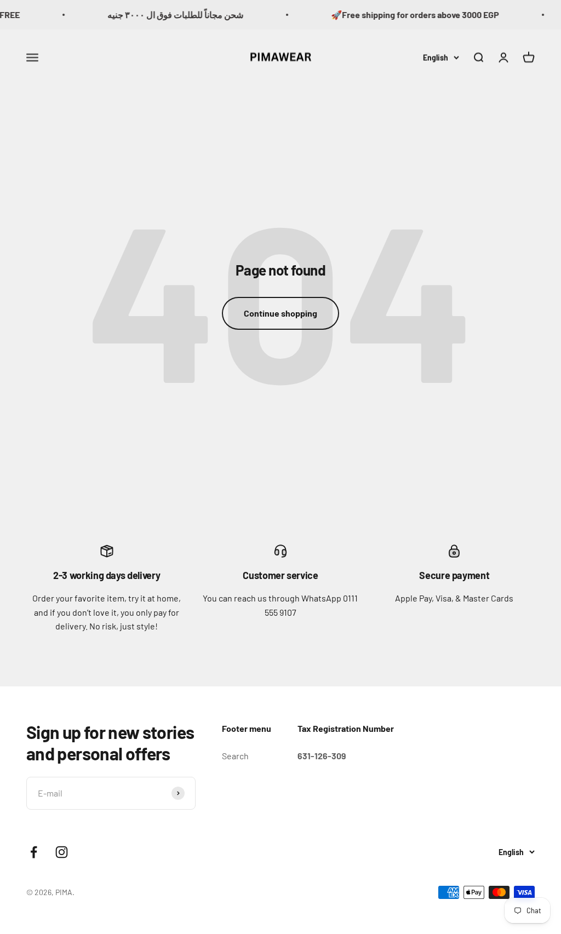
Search (235, 755)
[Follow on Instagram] (61, 852)
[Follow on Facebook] (33, 852)
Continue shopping (280, 313)
